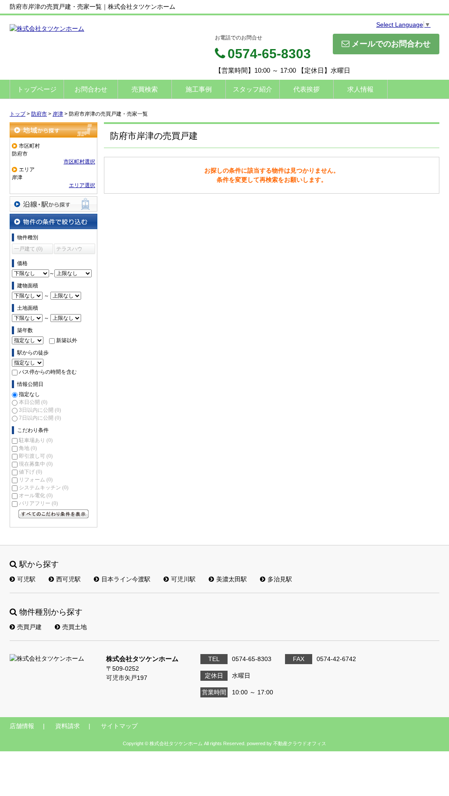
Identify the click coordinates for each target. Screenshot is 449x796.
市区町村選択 (79, 162)
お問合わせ (91, 89)
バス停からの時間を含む (48, 372)
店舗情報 (22, 725)
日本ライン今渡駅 (125, 579)
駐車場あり (36, 440)
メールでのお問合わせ (391, 43)
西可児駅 (68, 579)
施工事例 (198, 89)
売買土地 (74, 626)
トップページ (37, 89)
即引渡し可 (36, 456)
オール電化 (36, 495)
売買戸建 (29, 626)
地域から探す (53, 130)
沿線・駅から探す (53, 204)
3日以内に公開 (40, 410)
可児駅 (26, 579)
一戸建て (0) (28, 249)
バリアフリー (38, 503)
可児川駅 (183, 579)
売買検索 (145, 89)
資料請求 (67, 725)
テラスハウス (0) (69, 250)
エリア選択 (82, 185)
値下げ (30, 472)
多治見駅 (279, 579)
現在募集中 (36, 464)
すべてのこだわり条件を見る (53, 513)
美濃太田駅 (231, 579)
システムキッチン (43, 488)
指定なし (29, 394)
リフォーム (36, 480)
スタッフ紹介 (252, 89)
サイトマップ (119, 725)
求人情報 (360, 89)
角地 (28, 448)
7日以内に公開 (40, 418)
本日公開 (33, 402)
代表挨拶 (306, 89)
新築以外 (66, 340)
